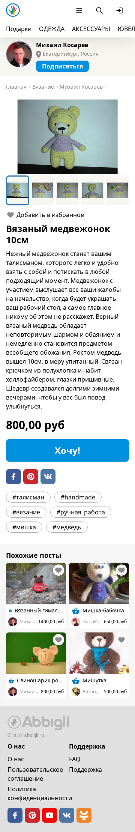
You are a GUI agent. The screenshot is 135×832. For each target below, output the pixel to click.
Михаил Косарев (62, 45)
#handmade (78, 497)
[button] (67, 137)
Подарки (19, 29)
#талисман (28, 497)
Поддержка (85, 769)
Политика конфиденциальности (40, 793)
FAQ (75, 759)
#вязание (26, 512)
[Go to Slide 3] (67, 190)
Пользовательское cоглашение (35, 774)
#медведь (66, 527)
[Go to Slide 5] (117, 190)
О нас (16, 759)
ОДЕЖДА (51, 29)
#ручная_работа (81, 512)
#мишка (24, 527)
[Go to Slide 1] (17, 190)
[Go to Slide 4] (92, 190)
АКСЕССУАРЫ (91, 29)
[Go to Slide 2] (42, 190)
